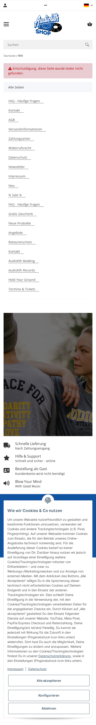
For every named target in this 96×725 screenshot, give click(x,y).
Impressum (15, 669)
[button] (45, 5)
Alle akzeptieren (49, 680)
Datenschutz (37, 669)
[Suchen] (87, 44)
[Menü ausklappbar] (6, 24)
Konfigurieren (48, 695)
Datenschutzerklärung (54, 656)
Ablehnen (49, 708)
